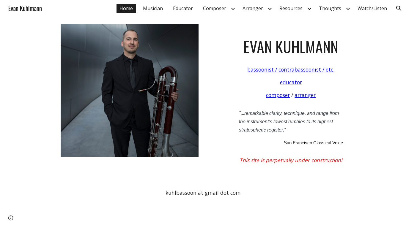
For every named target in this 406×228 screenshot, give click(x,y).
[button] (399, 8)
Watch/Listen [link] (372, 8)
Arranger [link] (253, 8)
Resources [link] (291, 8)
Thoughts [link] (330, 8)
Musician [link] (153, 8)
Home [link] (126, 8)
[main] (291, 98)
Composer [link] (214, 8)
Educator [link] (183, 8)
